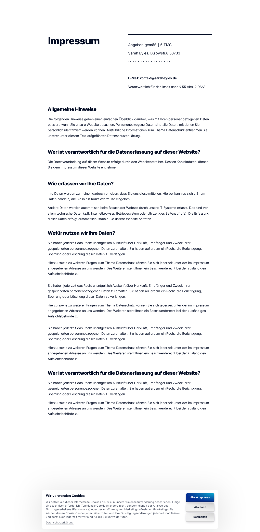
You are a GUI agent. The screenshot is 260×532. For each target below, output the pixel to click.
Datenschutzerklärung (60, 523)
